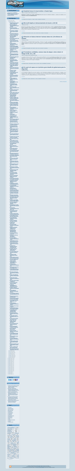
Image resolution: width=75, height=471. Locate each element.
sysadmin (15, 446)
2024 (9, 359)
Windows (17, 435)
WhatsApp (14, 440)
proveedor (41, 48)
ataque (27, 63)
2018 (9, 365)
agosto (10, 21)
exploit (11, 436)
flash (14, 450)
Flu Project (9, 407)
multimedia (17, 449)
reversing (10, 457)
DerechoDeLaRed (11, 415)
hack (16, 447)
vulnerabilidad (11, 427)
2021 (9, 362)
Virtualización (13, 456)
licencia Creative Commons (40, 467)
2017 (9, 366)
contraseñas (11, 449)
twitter (18, 442)
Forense (18, 452)
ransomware (9, 435)
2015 (9, 368)
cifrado (12, 442)
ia (35, 78)
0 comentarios (43, 19)
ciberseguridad (28, 48)
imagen (34, 19)
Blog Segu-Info (10, 410)
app (18, 441)
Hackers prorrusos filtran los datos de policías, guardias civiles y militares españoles (13, 386)
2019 (9, 364)
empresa (34, 63)
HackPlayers (10, 411)
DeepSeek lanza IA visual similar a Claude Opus (38, 11)
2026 (9, 20)
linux (11, 437)
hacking (14, 439)
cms (10, 450)
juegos (18, 448)
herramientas (14, 444)
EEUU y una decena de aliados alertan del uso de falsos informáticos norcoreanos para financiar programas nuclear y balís (13, 394)
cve (15, 437)
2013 (9, 370)
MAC (10, 451)
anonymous (15, 451)
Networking (9, 446)
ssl (7, 452)
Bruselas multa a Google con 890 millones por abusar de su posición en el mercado (13, 401)
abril (10, 353)
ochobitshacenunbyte (11, 419)
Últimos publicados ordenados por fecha (12, 15)
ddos (8, 441)
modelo (36, 19)
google (9, 433)
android (17, 436)
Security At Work (10, 408)
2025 (9, 358)
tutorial (8, 438)
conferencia (13, 452)
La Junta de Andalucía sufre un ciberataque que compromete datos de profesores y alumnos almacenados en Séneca (13, 398)
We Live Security (10, 409)
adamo (15, 457)
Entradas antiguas (63, 81)
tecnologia (39, 19)
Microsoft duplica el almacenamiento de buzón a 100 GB (40, 23)
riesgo (41, 63)
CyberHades (10, 413)
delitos (18, 456)
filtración (34, 48)
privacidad (14, 434)
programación (13, 443)
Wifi (13, 441)
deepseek (29, 19)
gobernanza (33, 78)
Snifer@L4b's (10, 416)
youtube (8, 444)
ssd (8, 440)
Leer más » (23, 17)
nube (39, 48)
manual (8, 439)
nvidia (15, 438)
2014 (9, 369)
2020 (9, 363)
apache (13, 448)
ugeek (9, 418)
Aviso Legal (42, 466)
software (10, 430)
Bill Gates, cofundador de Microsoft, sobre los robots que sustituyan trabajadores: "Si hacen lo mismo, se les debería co (13, 389)
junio (10, 351)
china (27, 19)
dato (31, 48)
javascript (9, 448)
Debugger (8, 454)
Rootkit (14, 454)
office (13, 447)
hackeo (37, 48)
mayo (10, 352)
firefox (8, 445)
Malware (17, 433)
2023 (9, 360)
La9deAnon (10, 414)
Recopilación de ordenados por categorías (13, 13)
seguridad (10, 429)
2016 (9, 367)
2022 (9, 361)
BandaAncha (10, 417)
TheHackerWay (10, 412)
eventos (17, 450)
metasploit (13, 455)
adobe (8, 447)
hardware (10, 431)
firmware (14, 445)
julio (10, 350)
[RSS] (10, 466)
